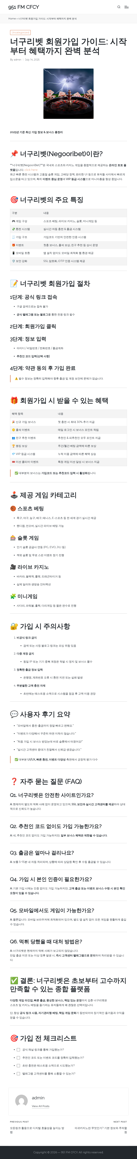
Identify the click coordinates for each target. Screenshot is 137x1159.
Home (12, 18)
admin (38, 1097)
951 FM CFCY (23, 7)
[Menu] (126, 7)
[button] (40, 1106)
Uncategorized (20, 32)
